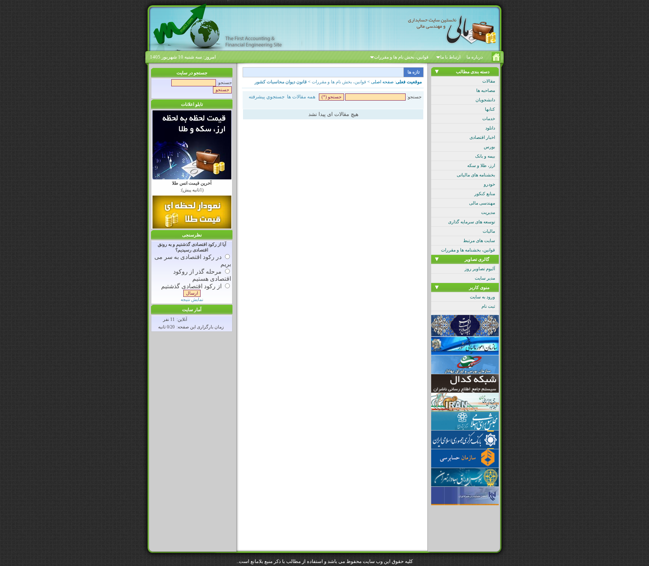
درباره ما (474, 57)
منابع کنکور (484, 193)
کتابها (490, 109)
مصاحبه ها (485, 90)
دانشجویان (485, 99)
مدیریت (488, 212)
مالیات (489, 231)
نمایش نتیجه (192, 299)
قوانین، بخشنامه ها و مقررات (468, 250)
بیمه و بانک (485, 156)
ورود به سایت (482, 297)
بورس (489, 146)
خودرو (489, 184)
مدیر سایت (485, 278)
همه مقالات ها (301, 96)
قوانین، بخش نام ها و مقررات (401, 57)
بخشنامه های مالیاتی (476, 175)
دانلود (490, 128)
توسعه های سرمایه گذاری (471, 221)
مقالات (488, 81)
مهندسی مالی (482, 203)
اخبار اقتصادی (482, 137)
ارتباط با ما (450, 57)
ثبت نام (488, 306)
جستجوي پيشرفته (267, 96)
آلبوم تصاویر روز (480, 268)
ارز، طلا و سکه (481, 165)
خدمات (488, 118)
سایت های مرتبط (479, 240)
